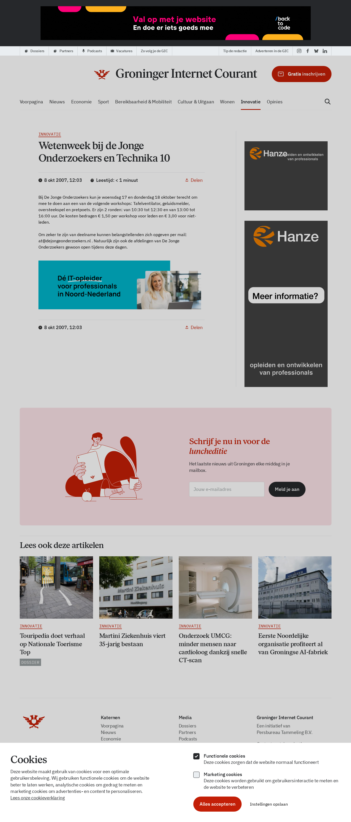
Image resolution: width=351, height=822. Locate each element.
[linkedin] (325, 51)
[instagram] (299, 51)
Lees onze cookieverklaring (37, 798)
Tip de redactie (235, 51)
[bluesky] (316, 51)
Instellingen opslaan (269, 804)
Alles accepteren (217, 804)
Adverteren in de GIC (271, 51)
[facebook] (307, 51)
